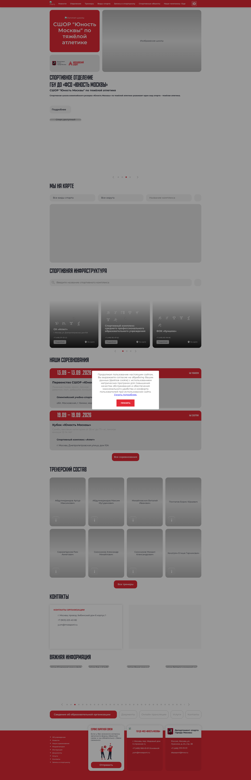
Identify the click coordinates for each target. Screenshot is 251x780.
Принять (125, 403)
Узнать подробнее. (125, 394)
